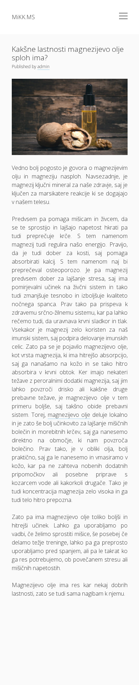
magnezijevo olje (69, 415)
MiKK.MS (23, 17)
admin (43, 66)
